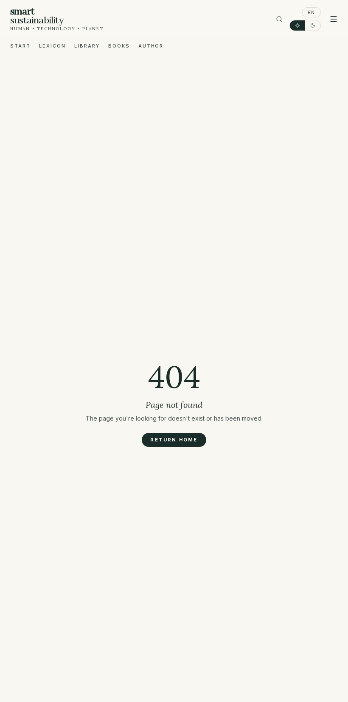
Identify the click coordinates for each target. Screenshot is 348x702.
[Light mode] (297, 25)
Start (20, 46)
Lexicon (52, 46)
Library (87, 46)
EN (311, 12)
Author (151, 46)
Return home (173, 440)
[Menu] (333, 19)
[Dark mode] (312, 25)
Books (119, 46)
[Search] (279, 19)
